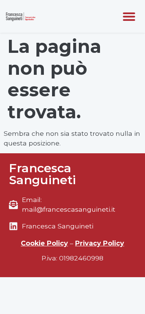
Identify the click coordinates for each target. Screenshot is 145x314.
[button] (129, 16)
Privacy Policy (99, 243)
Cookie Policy (44, 243)
